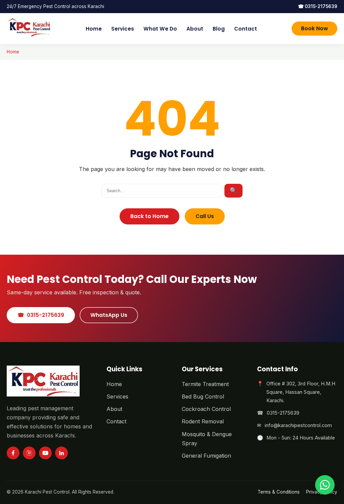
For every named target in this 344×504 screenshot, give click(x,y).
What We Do (160, 28)
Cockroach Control (206, 409)
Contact (245, 28)
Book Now (314, 28)
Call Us (205, 216)
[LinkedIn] (61, 453)
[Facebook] (13, 453)
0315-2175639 (317, 6)
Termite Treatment (205, 384)
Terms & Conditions (279, 492)
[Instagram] (29, 453)
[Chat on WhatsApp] (325, 485)
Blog (219, 28)
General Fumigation (206, 455)
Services (122, 28)
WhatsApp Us (108, 315)
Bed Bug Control (203, 396)
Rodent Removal (203, 421)
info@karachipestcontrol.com (298, 425)
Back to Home (149, 216)
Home (94, 28)
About (194, 28)
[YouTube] (45, 453)
